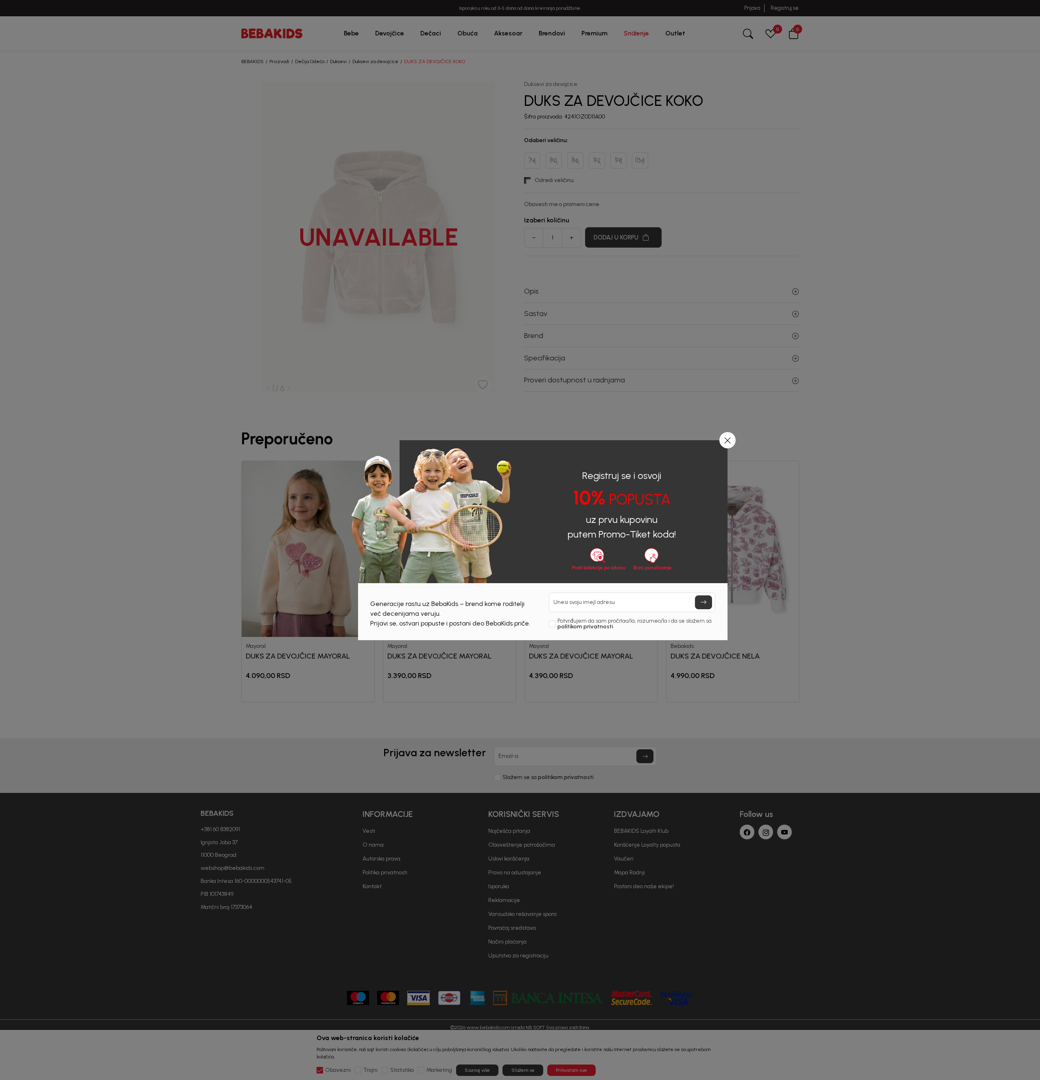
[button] (727, 440)
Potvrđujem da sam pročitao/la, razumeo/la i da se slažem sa (634, 624)
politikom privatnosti (585, 626)
